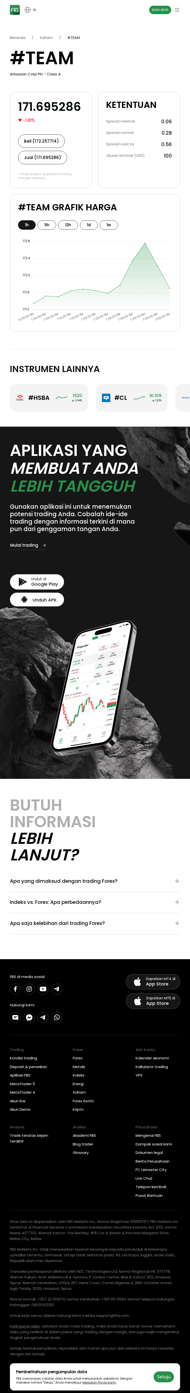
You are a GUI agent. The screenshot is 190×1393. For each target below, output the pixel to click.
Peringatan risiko (25, 1326)
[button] (95, 881)
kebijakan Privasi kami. (99, 1382)
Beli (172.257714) (41, 141)
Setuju (163, 1377)
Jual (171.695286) (42, 157)
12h (68, 224)
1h (27, 224)
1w (109, 224)
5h (47, 224)
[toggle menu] (177, 10)
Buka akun (160, 10)
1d (89, 224)
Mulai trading (24, 545)
